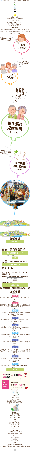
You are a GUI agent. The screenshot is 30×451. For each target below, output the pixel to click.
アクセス (4, 31)
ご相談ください (15, 17)
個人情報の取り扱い (18, 31)
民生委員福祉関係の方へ (15, 24)
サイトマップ (16, 33)
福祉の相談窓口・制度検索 (15, 18)
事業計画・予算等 (15, 29)
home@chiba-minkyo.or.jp (15, 444)
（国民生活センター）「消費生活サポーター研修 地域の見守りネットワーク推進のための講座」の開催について (15, 351)
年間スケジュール (15, 417)
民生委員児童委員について (15, 22)
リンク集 (9, 31)
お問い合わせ (15, 424)
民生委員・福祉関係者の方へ (15, 403)
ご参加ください (15, 20)
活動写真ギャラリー (15, 26)
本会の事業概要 (5, 29)
